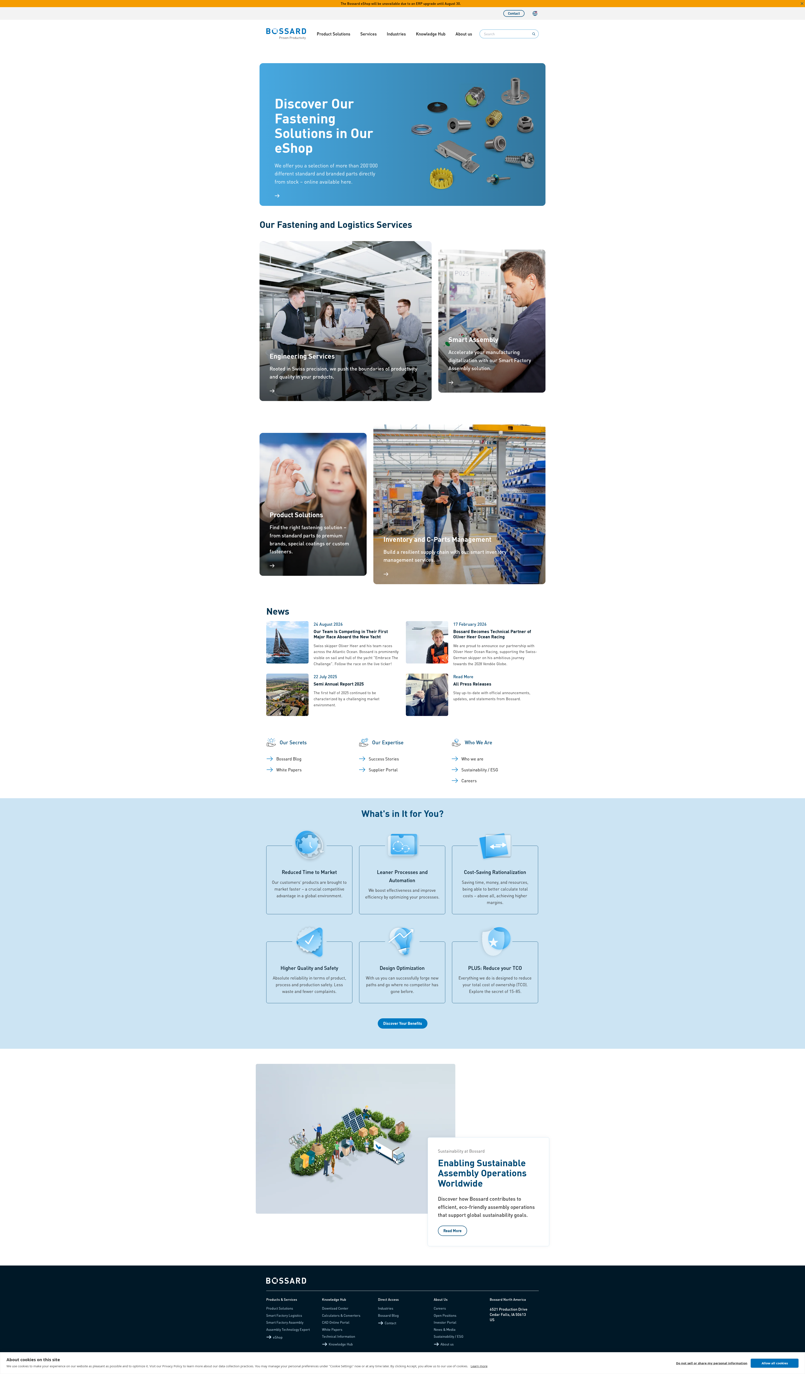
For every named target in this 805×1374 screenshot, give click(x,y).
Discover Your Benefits (402, 1023)
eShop (278, 1337)
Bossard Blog (388, 1315)
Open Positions (445, 1315)
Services (368, 34)
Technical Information (338, 1336)
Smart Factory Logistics (284, 1315)
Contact (514, 13)
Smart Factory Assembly (284, 1322)
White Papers (332, 1329)
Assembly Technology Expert (288, 1329)
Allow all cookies (775, 1363)
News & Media (445, 1329)
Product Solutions (333, 34)
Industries (396, 34)
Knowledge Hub (430, 34)
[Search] (533, 34)
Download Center (335, 1308)
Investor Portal (445, 1322)
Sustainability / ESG (449, 1336)
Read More (452, 1230)
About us (464, 34)
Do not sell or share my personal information (711, 1363)
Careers (440, 1308)
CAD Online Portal (335, 1322)
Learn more (479, 1366)
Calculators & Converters (341, 1315)
